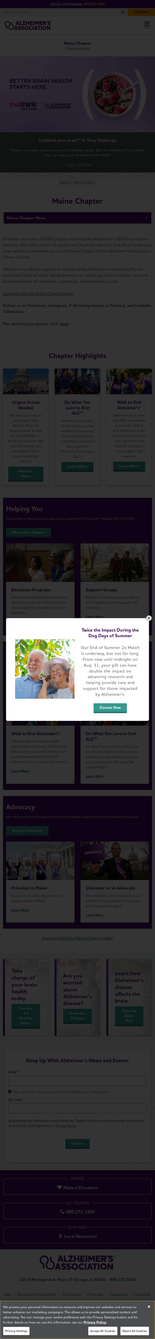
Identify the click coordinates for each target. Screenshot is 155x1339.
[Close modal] (149, 618)
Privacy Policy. (95, 1322)
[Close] (149, 1306)
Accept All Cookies (102, 1331)
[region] (77, 1320)
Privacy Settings (16, 1331)
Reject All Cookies (134, 1331)
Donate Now (110, 707)
